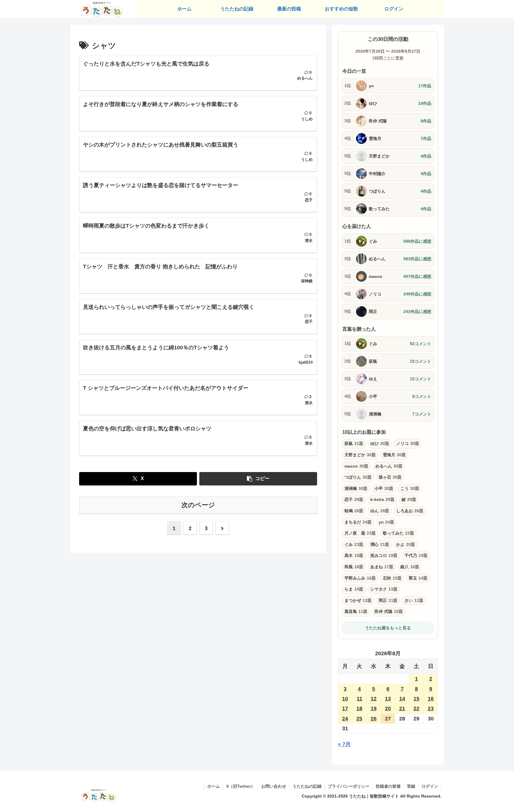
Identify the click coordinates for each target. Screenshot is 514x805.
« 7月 (344, 744)
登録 (411, 786)
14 (402, 699)
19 (374, 708)
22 (416, 708)
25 (359, 719)
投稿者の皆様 (388, 786)
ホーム (213, 786)
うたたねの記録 (307, 786)
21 (402, 708)
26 (374, 719)
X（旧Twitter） (240, 786)
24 (345, 719)
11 (359, 699)
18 (359, 708)
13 (388, 699)
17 (345, 708)
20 (388, 708)
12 (374, 699)
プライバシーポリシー (348, 786)
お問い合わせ (273, 786)
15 (416, 699)
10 (345, 699)
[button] (258, 478)
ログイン (429, 786)
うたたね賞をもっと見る (388, 627)
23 (431, 708)
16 (431, 699)
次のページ (198, 505)
